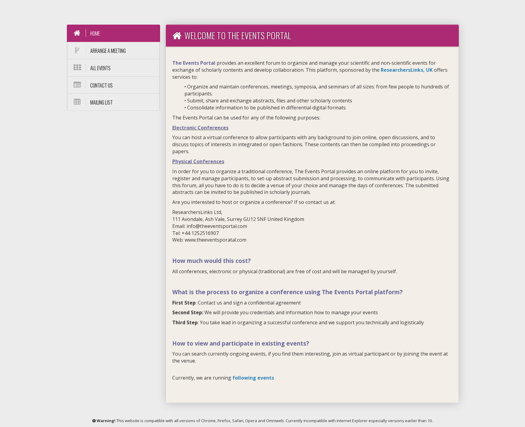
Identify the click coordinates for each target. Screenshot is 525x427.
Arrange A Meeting (107, 50)
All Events (100, 68)
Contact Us (101, 85)
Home (94, 33)
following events (253, 377)
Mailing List (101, 102)
